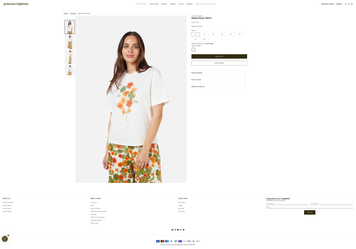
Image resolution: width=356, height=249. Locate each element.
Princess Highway (169, 244)
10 (214, 35)
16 (241, 35)
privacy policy (7, 208)
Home (66, 13)
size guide (93, 214)
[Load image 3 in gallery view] (70, 57)
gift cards (181, 208)
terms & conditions (8, 202)
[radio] (193, 50)
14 (232, 35)
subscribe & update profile (98, 211)
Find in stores (219, 63)
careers (180, 205)
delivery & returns (96, 208)
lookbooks (181, 211)
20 (206, 39)
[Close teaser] (8, 235)
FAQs (92, 205)
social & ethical (7, 205)
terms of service (7, 211)
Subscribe (310, 212)
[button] (141, 4)
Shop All (73, 13)
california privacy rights (98, 217)
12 (223, 35)
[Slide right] (70, 77)
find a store (181, 202)
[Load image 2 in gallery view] (70, 42)
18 (197, 39)
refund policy (94, 223)
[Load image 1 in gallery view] (70, 27)
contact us (94, 202)
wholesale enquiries (96, 220)
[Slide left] (70, 17)
